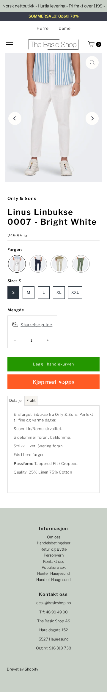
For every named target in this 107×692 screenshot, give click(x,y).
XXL (75, 292)
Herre (43, 28)
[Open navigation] (9, 44)
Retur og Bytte (53, 549)
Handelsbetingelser (53, 543)
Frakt (31, 400)
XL (59, 292)
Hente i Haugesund (53, 573)
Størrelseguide (36, 324)
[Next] (92, 118)
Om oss (53, 537)
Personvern (54, 555)
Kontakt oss (53, 561)
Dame (65, 28)
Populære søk (54, 567)
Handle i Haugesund (53, 579)
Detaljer (16, 400)
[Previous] (14, 118)
